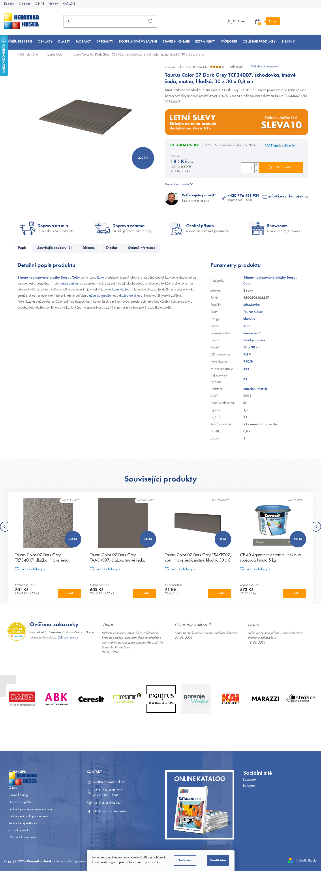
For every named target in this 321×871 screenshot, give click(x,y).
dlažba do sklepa (130, 296)
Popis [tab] (22, 248)
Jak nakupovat (18, 830)
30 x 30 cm (251, 347)
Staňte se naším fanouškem (110, 811)
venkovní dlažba (119, 289)
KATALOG (69, 4)
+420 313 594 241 (107, 803)
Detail (70, 593)
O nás (13, 788)
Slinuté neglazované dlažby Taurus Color (48, 277)
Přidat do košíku (283, 167)
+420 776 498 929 (243, 196)
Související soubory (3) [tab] (54, 248)
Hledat (150, 21)
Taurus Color (253, 312)
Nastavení (185, 860)
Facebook (249, 780)
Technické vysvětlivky (23, 823)
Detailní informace (177, 184)
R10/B (248, 361)
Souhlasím (218, 860)
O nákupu (24, 4)
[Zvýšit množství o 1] (256, 165)
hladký (248, 340)
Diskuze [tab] (89, 248)
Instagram (249, 785)
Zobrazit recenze (68, 637)
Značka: (174, 67)
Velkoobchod (17, 781)
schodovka (251, 305)
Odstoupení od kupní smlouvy (28, 816)
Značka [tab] (111, 248)
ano (246, 369)
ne (245, 379)
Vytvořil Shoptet (307, 860)
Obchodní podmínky (22, 837)
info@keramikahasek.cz (288, 197)
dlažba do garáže (99, 296)
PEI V (247, 354)
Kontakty (9, 4)
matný (260, 340)
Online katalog (18, 795)
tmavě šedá (252, 333)
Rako (100, 277)
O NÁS (39, 4)
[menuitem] (19, 42)
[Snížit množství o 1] (256, 170)
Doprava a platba (20, 802)
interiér (262, 389)
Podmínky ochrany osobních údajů (31, 809)
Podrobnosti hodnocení (264, 66)
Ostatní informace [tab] (141, 248)
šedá (246, 326)
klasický (249, 319)
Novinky (53, 4)
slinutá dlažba (69, 283)
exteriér (249, 389)
